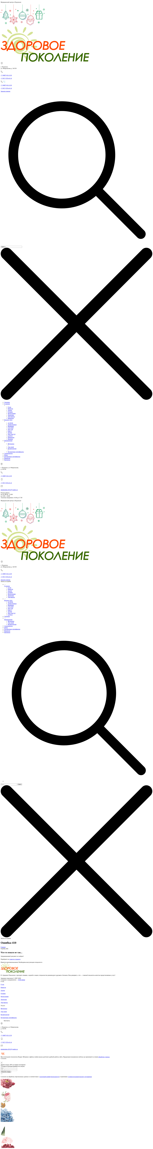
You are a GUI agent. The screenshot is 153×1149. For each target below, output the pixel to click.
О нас (9, 407)
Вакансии (11, 418)
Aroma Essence (12, 424)
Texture (10, 432)
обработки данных (104, 1057)
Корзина (10, 439)
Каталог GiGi (8, 420)
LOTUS (10, 436)
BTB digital (21, 980)
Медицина (11, 444)
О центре (7, 404)
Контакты (7, 460)
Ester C (10, 431)
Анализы (7, 402)
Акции (10, 410)
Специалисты (8, 453)
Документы (11, 416)
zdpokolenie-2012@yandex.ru (9, 490)
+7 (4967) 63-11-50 (6, 75)
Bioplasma (11, 426)
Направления (8, 440)
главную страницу (14, 959)
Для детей (11, 447)
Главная (3, 947)
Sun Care (10, 429)
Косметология (12, 448)
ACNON (10, 423)
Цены (6, 455)
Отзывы (10, 412)
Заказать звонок (5, 91)
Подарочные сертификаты (16, 452)
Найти (3, 247)
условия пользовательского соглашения (80, 1076)
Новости (10, 408)
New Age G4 (11, 434)
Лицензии (11, 415)
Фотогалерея (11, 413)
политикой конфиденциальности (49, 1076)
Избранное (11, 437)
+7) (6, 85)
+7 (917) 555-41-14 (6, 78)
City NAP (10, 428)
